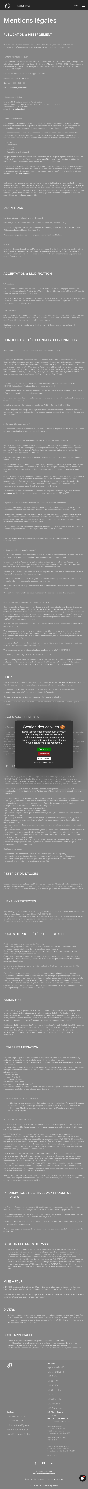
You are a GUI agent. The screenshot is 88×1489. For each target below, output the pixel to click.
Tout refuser (44, 754)
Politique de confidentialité (44, 762)
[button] (83, 5)
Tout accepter (44, 749)
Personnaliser (44, 758)
